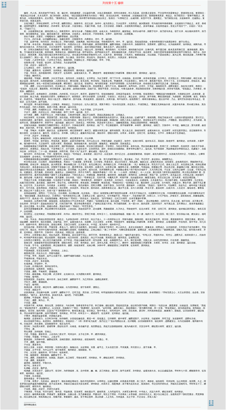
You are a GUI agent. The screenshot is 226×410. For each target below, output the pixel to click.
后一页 (4, 3)
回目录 (4, 7)
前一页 (4, 5)
